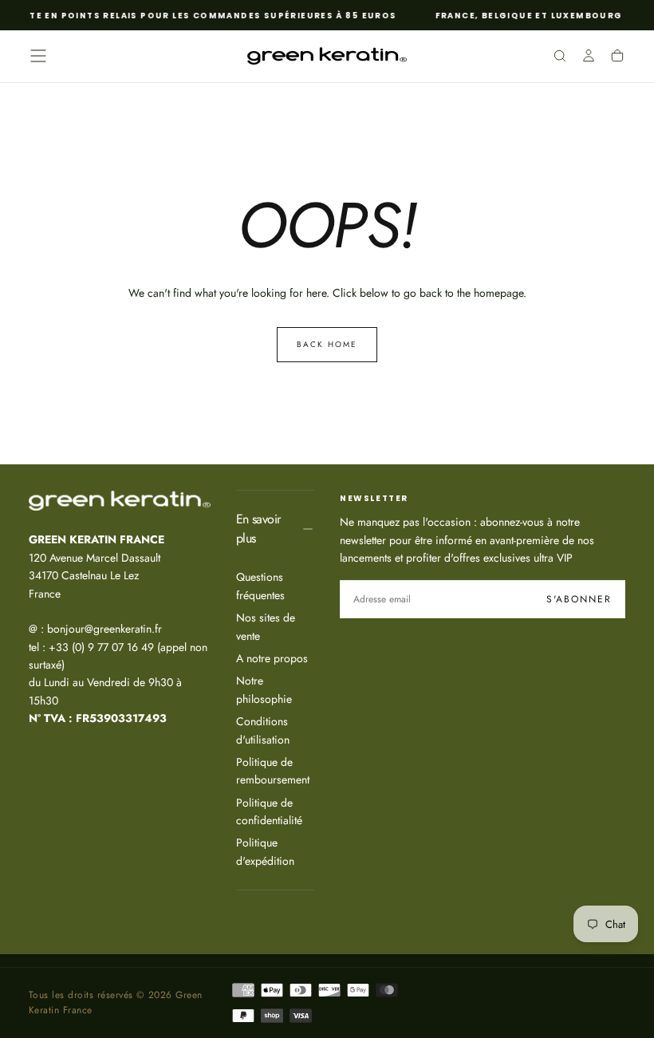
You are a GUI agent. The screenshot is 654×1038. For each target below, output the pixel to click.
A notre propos (272, 658)
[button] (38, 55)
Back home (327, 344)
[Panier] (617, 57)
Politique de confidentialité (269, 811)
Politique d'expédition (265, 851)
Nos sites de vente (265, 626)
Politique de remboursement (272, 770)
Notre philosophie (264, 689)
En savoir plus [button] (258, 528)
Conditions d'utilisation (263, 730)
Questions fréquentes (260, 585)
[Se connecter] (589, 57)
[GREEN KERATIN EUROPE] (120, 500)
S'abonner (579, 599)
